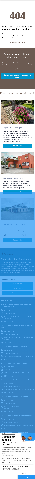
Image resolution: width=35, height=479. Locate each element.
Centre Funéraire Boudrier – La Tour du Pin (16, 380)
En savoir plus (17, 145)
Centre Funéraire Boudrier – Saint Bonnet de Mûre (16, 326)
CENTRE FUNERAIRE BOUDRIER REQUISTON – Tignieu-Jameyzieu (17, 305)
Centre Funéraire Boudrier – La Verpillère (15, 396)
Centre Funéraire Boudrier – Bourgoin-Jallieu (16, 415)
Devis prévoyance (17, 288)
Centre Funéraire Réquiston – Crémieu (14, 363)
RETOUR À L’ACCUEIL (17, 43)
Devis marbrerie (17, 293)
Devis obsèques (18, 284)
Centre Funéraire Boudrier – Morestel (14, 346)
